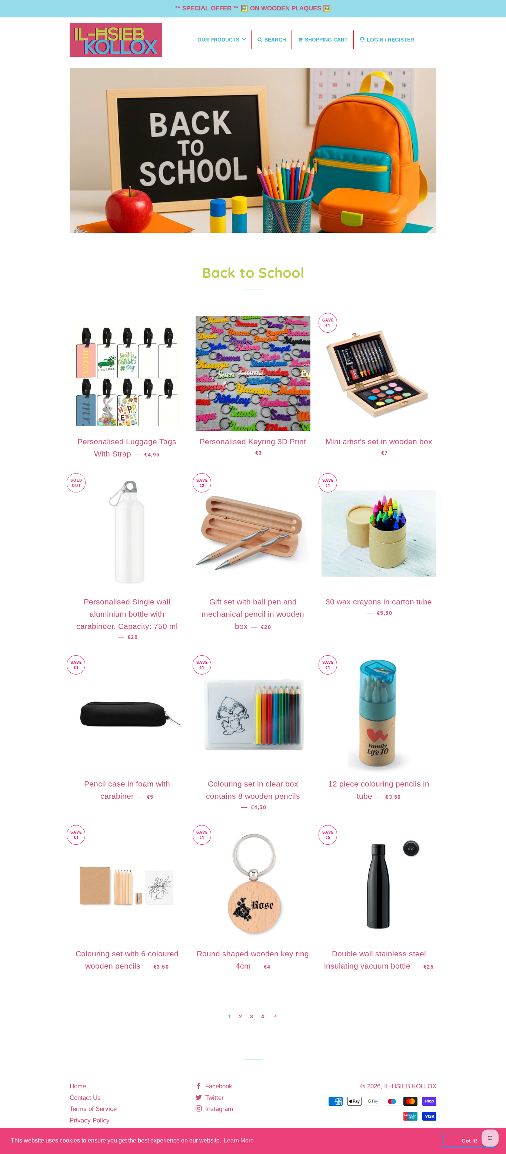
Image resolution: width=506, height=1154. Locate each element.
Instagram (218, 1108)
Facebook (217, 1086)
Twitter (213, 1097)
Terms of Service (93, 1108)
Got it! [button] (469, 1141)
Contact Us (85, 1097)
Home (78, 1086)
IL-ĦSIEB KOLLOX (410, 1086)
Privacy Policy (90, 1120)
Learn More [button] (239, 1140)
